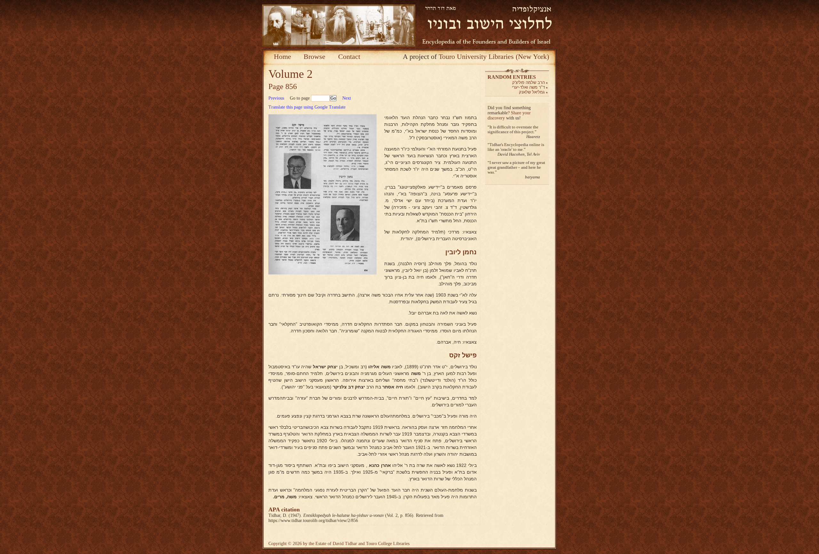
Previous (276, 98)
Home (282, 57)
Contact (349, 57)
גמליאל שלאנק (532, 92)
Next (346, 98)
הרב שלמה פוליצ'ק (528, 82)
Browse (314, 57)
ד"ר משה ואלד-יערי (528, 87)
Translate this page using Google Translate (307, 107)
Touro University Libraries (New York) (494, 57)
